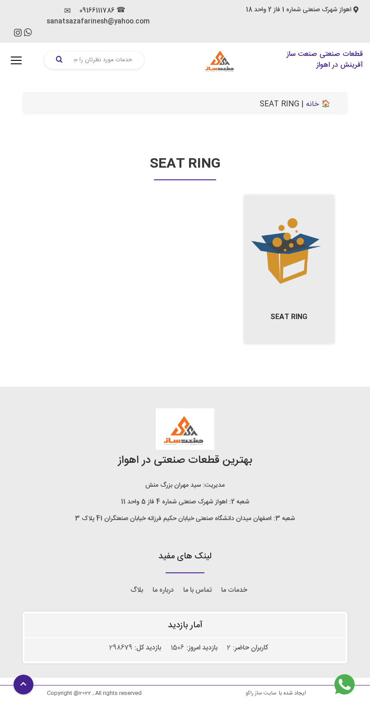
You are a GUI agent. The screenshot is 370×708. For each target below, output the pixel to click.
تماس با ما (197, 590)
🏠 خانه (318, 104)
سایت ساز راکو (261, 693)
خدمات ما (234, 590)
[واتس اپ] (28, 34)
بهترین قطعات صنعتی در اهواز (185, 461)
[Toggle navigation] (16, 60)
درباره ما (163, 590)
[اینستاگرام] (18, 35)
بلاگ (136, 590)
